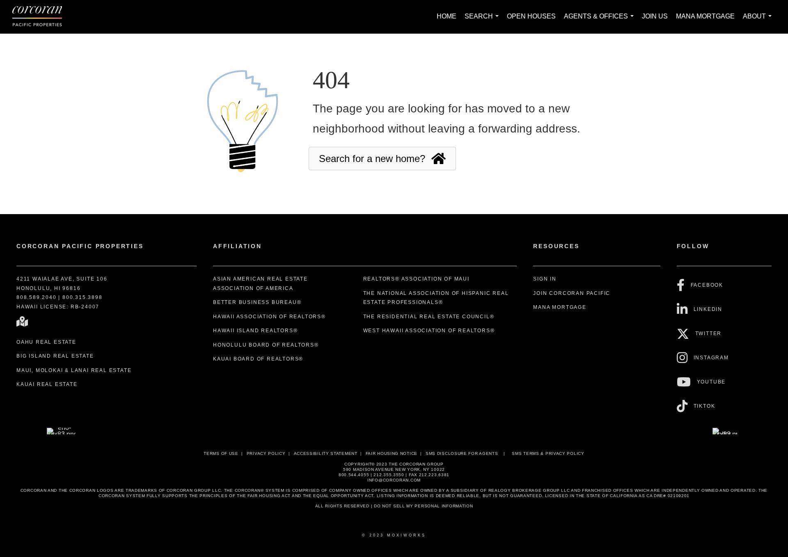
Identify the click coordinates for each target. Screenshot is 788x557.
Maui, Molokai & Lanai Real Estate (73, 370)
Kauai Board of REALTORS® (258, 359)
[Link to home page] (41, 17)
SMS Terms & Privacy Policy (548, 453)
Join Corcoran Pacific (571, 293)
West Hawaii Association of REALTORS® (429, 330)
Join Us (655, 16)
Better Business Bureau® (257, 302)
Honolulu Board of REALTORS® (266, 345)
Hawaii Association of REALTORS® (269, 317)
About (759, 21)
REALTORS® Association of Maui (416, 279)
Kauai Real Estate (47, 384)
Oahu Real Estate (46, 342)
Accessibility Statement (325, 453)
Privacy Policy (266, 453)
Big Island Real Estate (55, 356)
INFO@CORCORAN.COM (394, 480)
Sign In (545, 279)
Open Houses (531, 16)
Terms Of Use (221, 453)
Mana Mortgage (705, 16)
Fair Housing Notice (391, 453)
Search (483, 21)
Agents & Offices (600, 21)
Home (446, 16)
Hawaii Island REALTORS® (255, 330)
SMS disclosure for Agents (462, 453)
